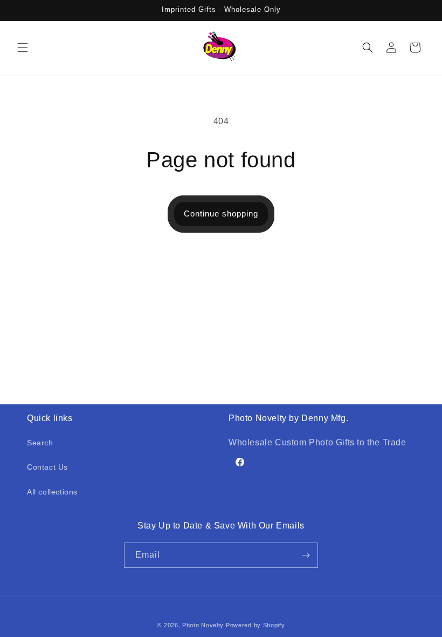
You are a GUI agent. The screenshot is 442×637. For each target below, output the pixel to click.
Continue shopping (221, 213)
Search (40, 442)
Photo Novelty (203, 625)
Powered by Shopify (255, 625)
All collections (52, 491)
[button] (22, 47)
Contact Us (47, 467)
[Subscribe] (305, 555)
